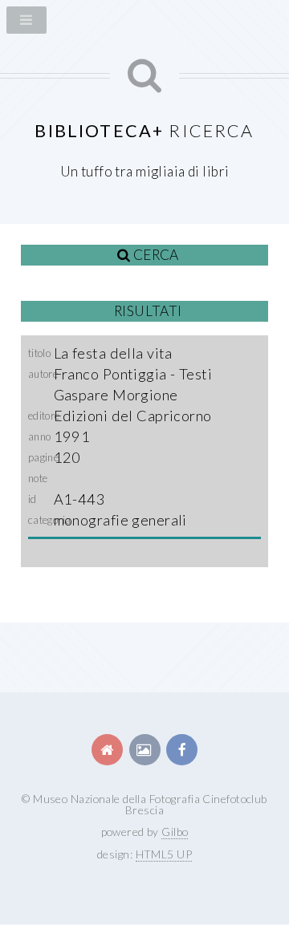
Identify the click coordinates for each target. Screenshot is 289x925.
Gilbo (174, 831)
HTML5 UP (164, 854)
